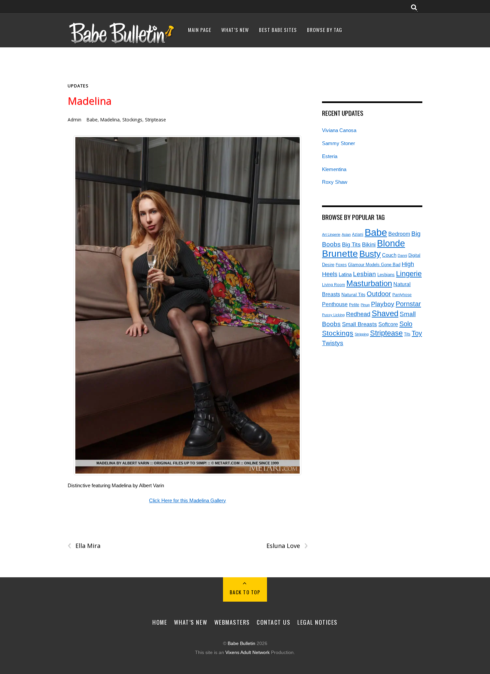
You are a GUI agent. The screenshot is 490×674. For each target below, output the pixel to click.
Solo (405, 323)
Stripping (362, 334)
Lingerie (409, 273)
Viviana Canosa (339, 130)
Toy (417, 333)
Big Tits (351, 244)
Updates (78, 86)
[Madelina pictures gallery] (188, 305)
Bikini (369, 244)
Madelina (89, 101)
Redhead (358, 313)
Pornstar (408, 303)
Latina (345, 274)
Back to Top (245, 592)
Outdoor (379, 293)
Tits (407, 334)
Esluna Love (286, 545)
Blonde (391, 243)
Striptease (155, 119)
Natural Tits (353, 294)
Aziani (357, 234)
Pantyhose (402, 294)
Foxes (341, 264)
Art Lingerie (331, 234)
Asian (346, 234)
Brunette (340, 253)
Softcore (388, 324)
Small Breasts (359, 324)
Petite (354, 304)
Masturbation (369, 283)
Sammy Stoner (338, 143)
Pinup (365, 305)
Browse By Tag (324, 29)
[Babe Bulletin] (122, 42)
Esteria (329, 156)
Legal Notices (317, 622)
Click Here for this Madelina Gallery (187, 500)
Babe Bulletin (241, 643)
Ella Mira (84, 545)
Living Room (333, 284)
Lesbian (364, 273)
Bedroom (399, 234)
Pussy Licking (333, 315)
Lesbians (386, 274)
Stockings (132, 119)
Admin (74, 119)
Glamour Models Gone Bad (374, 264)
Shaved (385, 313)
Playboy (382, 303)
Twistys (332, 343)
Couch (389, 255)
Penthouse (335, 304)
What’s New (235, 29)
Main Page (199, 29)
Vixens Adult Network (247, 652)
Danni (402, 255)
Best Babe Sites (278, 29)
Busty (370, 254)
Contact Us (273, 622)
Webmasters (232, 622)
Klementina (334, 169)
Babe (92, 119)
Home (159, 622)
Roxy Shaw (334, 182)
